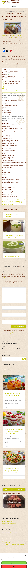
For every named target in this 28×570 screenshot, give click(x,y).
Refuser (14, 566)
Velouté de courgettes (12, 256)
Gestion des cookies (6, 546)
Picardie (13, 37)
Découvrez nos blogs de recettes (9, 532)
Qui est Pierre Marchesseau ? (8, 541)
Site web (4, 319)
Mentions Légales (6, 542)
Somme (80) (19, 37)
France (7, 37)
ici (17, 64)
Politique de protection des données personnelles (13, 544)
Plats (8, 35)
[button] (26, 555)
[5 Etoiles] (6, 56)
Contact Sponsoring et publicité (9, 523)
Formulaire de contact (7, 521)
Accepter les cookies (14, 563)
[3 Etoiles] (4, 56)
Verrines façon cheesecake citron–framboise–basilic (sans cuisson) (14, 431)
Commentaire (5, 286)
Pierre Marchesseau (18, 11)
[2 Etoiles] (3, 56)
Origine (3, 37)
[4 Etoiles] (5, 56)
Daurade (19, 35)
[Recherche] (24, 359)
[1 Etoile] (2, 56)
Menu (14, 6)
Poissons (13, 35)
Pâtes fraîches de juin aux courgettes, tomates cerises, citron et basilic (13, 471)
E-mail (4, 312)
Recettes (4, 35)
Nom (3, 304)
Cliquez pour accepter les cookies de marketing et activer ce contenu (14, 501)
